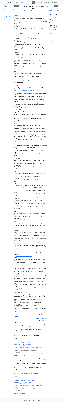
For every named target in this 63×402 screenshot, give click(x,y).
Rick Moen (17, 16)
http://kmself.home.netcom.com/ (22, 344)
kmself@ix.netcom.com (28, 342)
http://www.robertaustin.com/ (24, 256)
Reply (16, 316)
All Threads (9, 10)
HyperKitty (31, 400)
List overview (9, 6)
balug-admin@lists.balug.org (53, 20)
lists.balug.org (9, 2)
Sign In (49, 2)
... (15, 333)
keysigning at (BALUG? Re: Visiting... (23, 10)
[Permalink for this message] (46, 314)
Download (9, 16)
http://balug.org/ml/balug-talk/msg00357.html (26, 90)
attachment (22, 355)
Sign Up (55, 2)
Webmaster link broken (52, 10)
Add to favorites (54, 29)
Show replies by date (41, 318)
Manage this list (41, 2)
